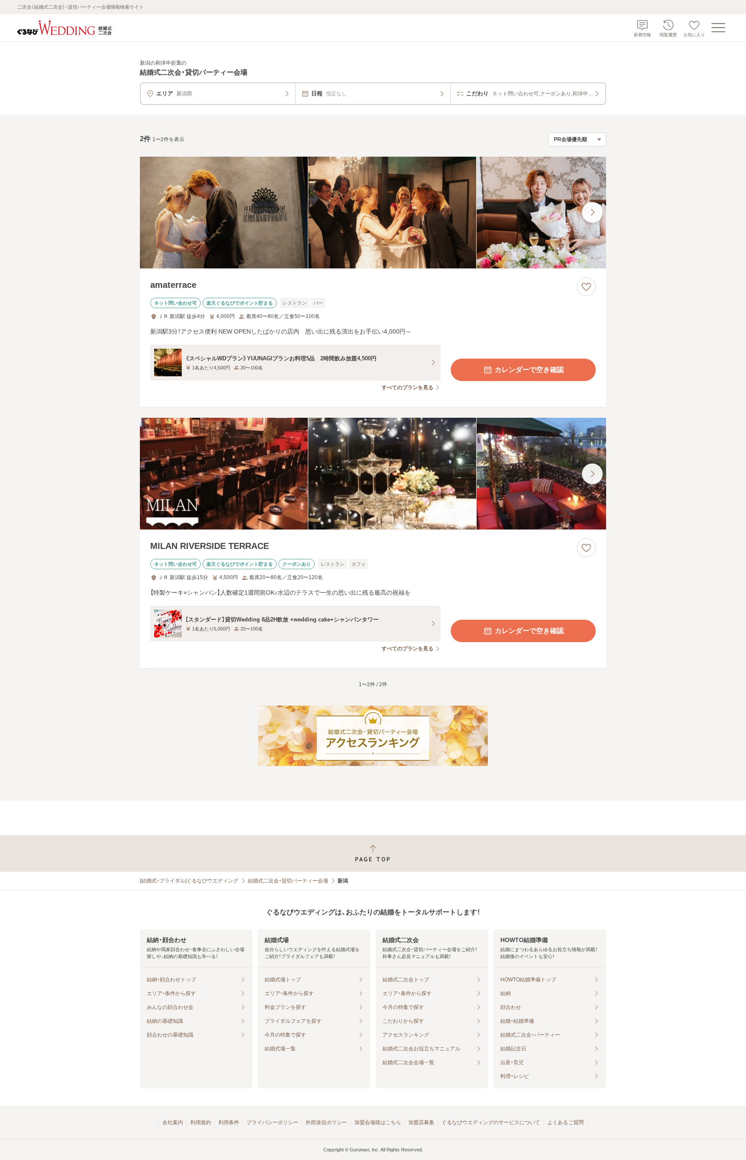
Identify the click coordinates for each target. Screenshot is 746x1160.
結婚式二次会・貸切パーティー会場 (288, 881)
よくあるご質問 (565, 1122)
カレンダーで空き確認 (529, 369)
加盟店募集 (421, 1122)
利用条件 (228, 1122)
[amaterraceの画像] (373, 212)
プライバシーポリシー (272, 1122)
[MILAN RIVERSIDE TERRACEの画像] (373, 474)
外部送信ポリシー (326, 1122)
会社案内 (172, 1122)
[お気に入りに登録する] (586, 286)
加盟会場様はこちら (377, 1122)
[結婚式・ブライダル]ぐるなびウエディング (189, 881)
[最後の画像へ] (592, 212)
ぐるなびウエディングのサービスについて (491, 1122)
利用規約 (200, 1122)
